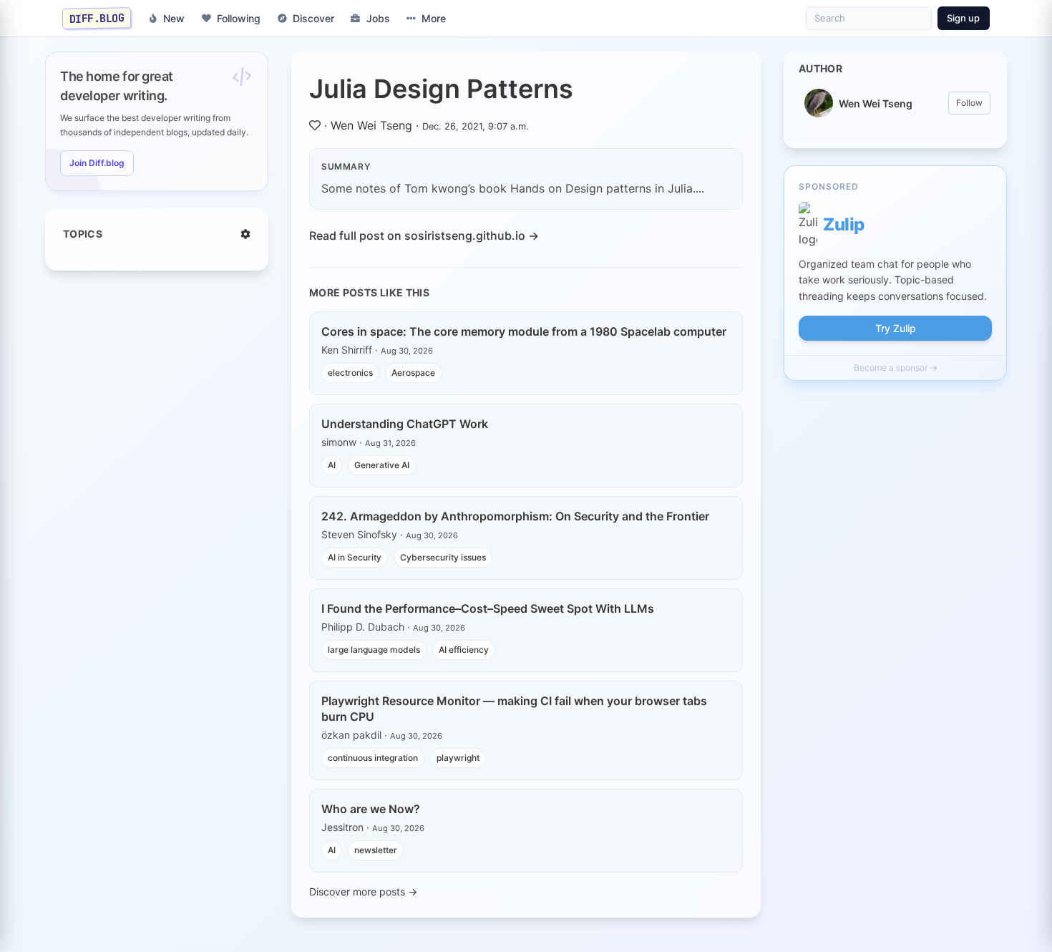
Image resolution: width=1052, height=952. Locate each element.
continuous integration (373, 757)
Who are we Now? (370, 809)
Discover (313, 18)
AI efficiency (464, 649)
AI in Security (354, 557)
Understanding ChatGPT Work (404, 424)
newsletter (375, 850)
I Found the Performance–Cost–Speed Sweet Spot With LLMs (487, 608)
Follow (969, 102)
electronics (350, 372)
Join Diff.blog (97, 162)
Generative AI (381, 465)
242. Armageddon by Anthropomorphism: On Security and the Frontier (515, 516)
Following (238, 18)
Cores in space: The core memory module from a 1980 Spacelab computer (523, 331)
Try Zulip (895, 328)
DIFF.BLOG (97, 18)
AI (332, 465)
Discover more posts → (363, 891)
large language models (374, 649)
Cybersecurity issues (443, 557)
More (434, 18)
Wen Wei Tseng (371, 125)
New (174, 18)
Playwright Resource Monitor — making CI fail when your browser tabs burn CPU (514, 709)
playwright (458, 757)
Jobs (378, 18)
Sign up (963, 18)
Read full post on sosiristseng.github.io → (424, 235)
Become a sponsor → (895, 367)
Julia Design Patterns (441, 89)
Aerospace (413, 372)
